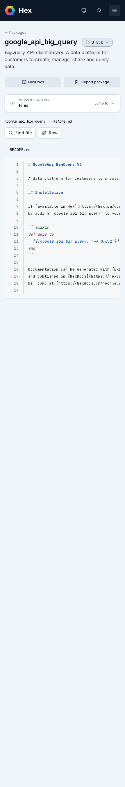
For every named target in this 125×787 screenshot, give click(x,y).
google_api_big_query (41, 42)
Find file (23, 132)
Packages (17, 32)
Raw (53, 132)
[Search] (99, 10)
